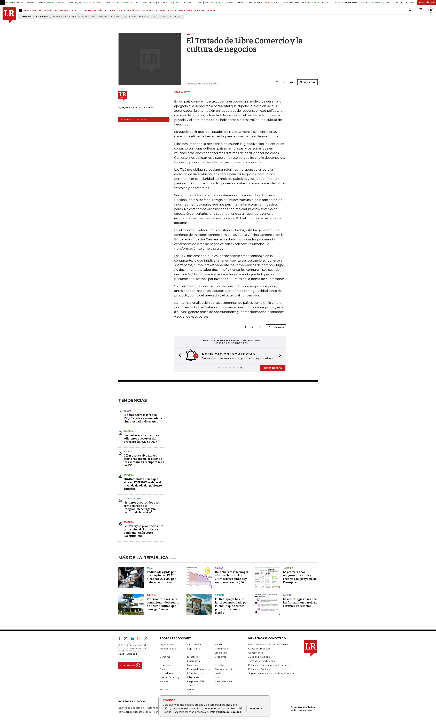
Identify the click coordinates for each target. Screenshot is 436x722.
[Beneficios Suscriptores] (420, 10)
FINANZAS (30, 10)
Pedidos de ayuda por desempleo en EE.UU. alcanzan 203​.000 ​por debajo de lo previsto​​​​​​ (161, 577)
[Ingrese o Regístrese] (430, 10)
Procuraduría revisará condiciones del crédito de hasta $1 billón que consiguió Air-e (163, 604)
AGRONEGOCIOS (115, 10)
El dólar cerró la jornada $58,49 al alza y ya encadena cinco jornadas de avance (142, 418)
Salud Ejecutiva (223, 681)
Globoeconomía (224, 669)
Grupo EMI (175, 17)
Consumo (165, 656)
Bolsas (127, 411)
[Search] (410, 10)
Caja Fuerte (193, 648)
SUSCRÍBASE (426, 2)
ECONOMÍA (45, 10)
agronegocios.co (156, 707)
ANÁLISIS (133, 10)
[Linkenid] (134, 639)
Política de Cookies (228, 711)
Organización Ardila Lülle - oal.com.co (303, 708)
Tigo (155, 17)
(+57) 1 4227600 (127, 654)
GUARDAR (309, 82)
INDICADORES (196, 10)
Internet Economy (170, 677)
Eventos (219, 665)
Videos (191, 689)
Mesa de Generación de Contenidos (268, 644)
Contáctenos (255, 652)
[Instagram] (140, 639)
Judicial (151, 595)
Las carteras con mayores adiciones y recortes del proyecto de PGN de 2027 (141, 438)
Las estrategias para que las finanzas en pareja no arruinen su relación (300, 603)
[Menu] (21, 10)
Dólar (163, 17)
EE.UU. (150, 568)
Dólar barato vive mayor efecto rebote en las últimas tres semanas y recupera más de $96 (143, 460)
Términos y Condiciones (261, 661)
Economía (220, 656)
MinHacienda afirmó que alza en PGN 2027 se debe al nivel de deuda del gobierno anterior (142, 484)
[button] (178, 356)
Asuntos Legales (168, 648)
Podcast (164, 681)
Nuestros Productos (259, 648)
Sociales (164, 689)
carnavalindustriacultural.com (134, 711)
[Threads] (147, 639)
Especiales (193, 665)
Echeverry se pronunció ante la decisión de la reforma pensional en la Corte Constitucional (143, 531)
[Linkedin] (291, 82)
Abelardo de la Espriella (112, 17)
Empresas (165, 665)
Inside (218, 673)
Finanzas (164, 669)
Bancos (287, 595)
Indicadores (166, 673)
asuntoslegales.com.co (131, 707)
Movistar (144, 17)
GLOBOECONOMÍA (91, 10)
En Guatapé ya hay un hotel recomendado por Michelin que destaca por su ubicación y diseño (231, 606)
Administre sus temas (135, 119)
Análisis (219, 644)
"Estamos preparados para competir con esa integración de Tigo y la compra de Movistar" (141, 507)
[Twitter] (283, 82)
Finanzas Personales (198, 669)
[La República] (9, 15)
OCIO (74, 10)
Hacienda (128, 431)
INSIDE (211, 10)
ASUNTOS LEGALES (154, 10)
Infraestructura (195, 673)
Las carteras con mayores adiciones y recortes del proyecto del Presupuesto (300, 577)
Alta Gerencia (194, 644)
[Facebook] (277, 82)
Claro (132, 17)
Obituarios (193, 677)
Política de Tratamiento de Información (269, 665)
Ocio (217, 677)
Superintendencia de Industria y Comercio (271, 673)
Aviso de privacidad (259, 656)
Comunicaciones (132, 498)
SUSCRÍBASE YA (272, 368)
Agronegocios (167, 644)
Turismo (219, 595)
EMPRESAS (61, 10)
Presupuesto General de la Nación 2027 (74, 17)
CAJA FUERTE (176, 10)
